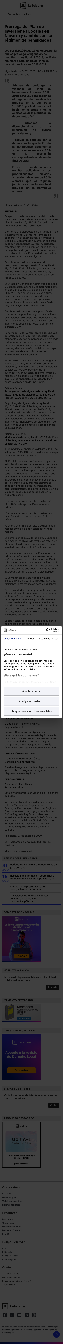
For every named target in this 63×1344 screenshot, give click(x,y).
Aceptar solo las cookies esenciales (32, 711)
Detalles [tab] (30, 638)
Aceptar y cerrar (31, 691)
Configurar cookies (29, 701)
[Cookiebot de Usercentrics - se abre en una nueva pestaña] (46, 630)
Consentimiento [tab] (12, 638)
